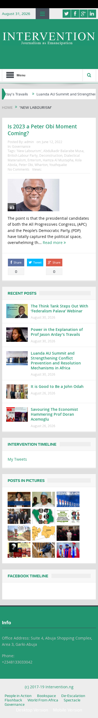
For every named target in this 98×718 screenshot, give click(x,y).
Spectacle (72, 700)
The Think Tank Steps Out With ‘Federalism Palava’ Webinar (59, 308)
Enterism (34, 160)
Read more (53, 242)
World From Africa (42, 700)
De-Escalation (73, 695)
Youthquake (58, 164)
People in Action (18, 695)
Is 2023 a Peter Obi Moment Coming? (42, 130)
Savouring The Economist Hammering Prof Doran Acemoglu (54, 414)
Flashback (13, 700)
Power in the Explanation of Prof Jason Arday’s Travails (57, 332)
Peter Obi (26, 164)
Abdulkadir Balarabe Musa (63, 151)
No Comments (18, 169)
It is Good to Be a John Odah (57, 386)
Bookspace (46, 695)
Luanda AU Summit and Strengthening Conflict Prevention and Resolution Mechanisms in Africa (56, 361)
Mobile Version (67, 710)
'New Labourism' (29, 151)
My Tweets (17, 459)
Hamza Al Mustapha (58, 160)
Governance (21, 146)
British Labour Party (23, 155)
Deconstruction (50, 155)
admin (29, 142)
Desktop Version (32, 710)
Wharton (41, 164)
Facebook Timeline (28, 576)
